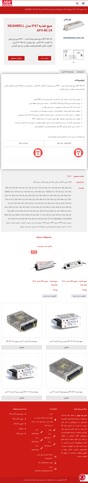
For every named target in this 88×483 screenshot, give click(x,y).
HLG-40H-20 (37, 207)
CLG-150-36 (39, 188)
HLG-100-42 (35, 203)
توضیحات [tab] (80, 72)
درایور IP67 (54, 223)
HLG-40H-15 (27, 207)
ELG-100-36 (15, 192)
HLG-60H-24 (56, 215)
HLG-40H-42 (20, 211)
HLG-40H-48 (30, 211)
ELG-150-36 (56, 192)
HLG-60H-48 (22, 219)
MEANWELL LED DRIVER (63, 219)
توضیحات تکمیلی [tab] (68, 72)
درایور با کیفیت (26, 223)
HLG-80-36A (42, 219)
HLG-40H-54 (40, 211)
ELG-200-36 (20, 196)
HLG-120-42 (55, 203)
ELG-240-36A (27, 199)
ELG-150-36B (10, 196)
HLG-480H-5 (16, 215)
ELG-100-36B (36, 192)
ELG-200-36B (41, 196)
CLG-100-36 (29, 188)
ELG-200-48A (62, 196)
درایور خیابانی (15, 223)
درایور (70, 223)
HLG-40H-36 (66, 207)
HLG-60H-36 (66, 215)
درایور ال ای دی (37, 223)
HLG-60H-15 (37, 215)
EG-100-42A (52, 188)
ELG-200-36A (30, 196)
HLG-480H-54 (27, 215)
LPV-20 (50, 219)
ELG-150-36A (66, 192)
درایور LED (36, 182)
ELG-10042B (46, 192)
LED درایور (68, 182)
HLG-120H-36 (66, 203)
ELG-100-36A (25, 192)
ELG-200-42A (51, 196)
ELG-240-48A (59, 199)
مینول (22, 227)
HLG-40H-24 (46, 207)
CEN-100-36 (19, 188)
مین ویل (28, 227)
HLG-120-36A (46, 203)
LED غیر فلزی (59, 182)
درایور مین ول (61, 227)
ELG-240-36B (37, 199)
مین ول (34, 227)
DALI (46, 188)
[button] (83, 3)
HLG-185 (18, 207)
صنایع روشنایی (51, 227)
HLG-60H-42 (12, 219)
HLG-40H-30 (56, 207)
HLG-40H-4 (11, 211)
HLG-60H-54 (32, 219)
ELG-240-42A (48, 199)
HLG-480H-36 (51, 211)
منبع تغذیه (41, 227)
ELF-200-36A (63, 188)
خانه (85, 9)
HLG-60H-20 (46, 215)
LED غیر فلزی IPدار (60, 9)
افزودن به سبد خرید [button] (79, 296)
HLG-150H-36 (10, 207)
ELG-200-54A (16, 199)
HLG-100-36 (25, 203)
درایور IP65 (63, 223)
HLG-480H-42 (62, 211)
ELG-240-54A (15, 203)
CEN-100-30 (9, 188)
